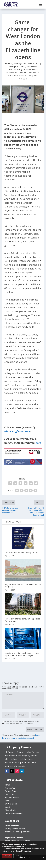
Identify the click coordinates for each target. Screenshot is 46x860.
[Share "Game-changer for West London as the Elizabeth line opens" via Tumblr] (20, 483)
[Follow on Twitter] (12, 771)
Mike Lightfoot (20, 63)
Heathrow (12, 69)
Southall (28, 75)
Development (14, 66)
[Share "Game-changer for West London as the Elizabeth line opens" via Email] (30, 483)
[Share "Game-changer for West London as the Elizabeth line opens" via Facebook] (10, 483)
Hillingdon (21, 69)
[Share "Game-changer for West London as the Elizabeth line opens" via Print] (35, 483)
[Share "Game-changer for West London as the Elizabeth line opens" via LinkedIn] (25, 483)
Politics (15, 75)
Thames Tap (10, 788)
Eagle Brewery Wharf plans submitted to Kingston (23, 585)
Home (7, 785)
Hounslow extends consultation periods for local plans (22, 620)
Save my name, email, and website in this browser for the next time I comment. (20, 722)
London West (12, 72)
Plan (9, 75)
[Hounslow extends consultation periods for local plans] (23, 604)
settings (28, 851)
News (21, 72)
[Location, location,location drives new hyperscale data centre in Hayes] (23, 638)
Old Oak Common (31, 72)
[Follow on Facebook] (7, 771)
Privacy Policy (11, 810)
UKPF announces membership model (21, 552)
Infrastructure (32, 69)
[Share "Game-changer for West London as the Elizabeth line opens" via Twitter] (15, 483)
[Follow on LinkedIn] (22, 771)
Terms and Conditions (14, 813)
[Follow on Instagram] (17, 771)
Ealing (23, 66)
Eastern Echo (10, 791)
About (7, 807)
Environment (32, 66)
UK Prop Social (11, 804)
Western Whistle (12, 798)
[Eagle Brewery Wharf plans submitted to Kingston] (23, 570)
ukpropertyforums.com (17, 431)
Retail (21, 75)
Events (7, 801)
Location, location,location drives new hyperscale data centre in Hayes (22, 654)
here (38, 442)
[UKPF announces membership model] (23, 538)
